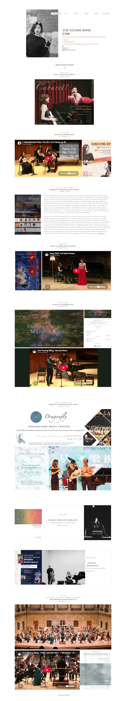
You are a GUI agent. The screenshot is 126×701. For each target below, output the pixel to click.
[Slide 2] (63, 487)
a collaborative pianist (68, 42)
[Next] (108, 468)
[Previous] (18, 468)
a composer (65, 40)
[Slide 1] (60, 487)
